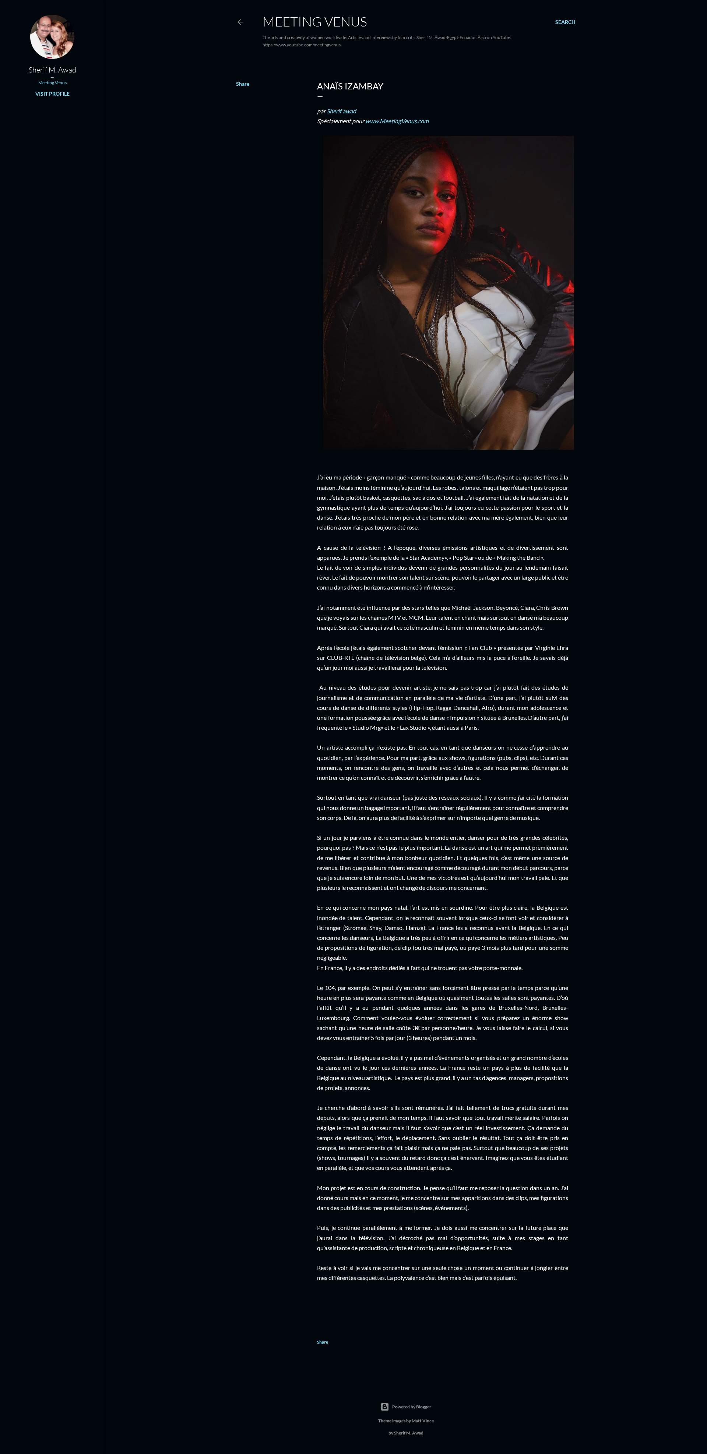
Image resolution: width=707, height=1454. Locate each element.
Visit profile (52, 94)
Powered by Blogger (411, 1406)
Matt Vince (423, 1420)
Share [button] (242, 84)
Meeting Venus (315, 21)
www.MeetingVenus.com (397, 120)
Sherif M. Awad (52, 69)
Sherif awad (341, 110)
